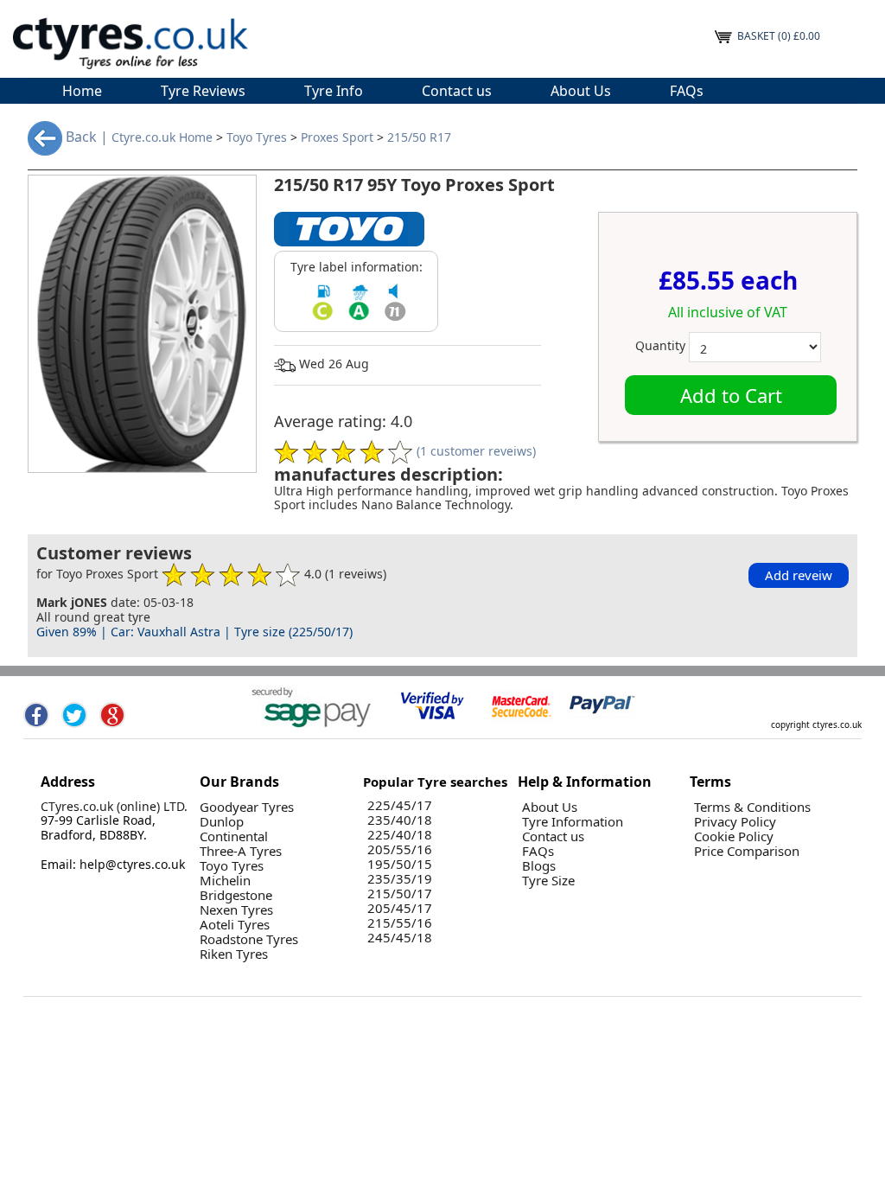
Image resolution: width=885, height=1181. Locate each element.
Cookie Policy (734, 836)
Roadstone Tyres (249, 939)
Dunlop (222, 821)
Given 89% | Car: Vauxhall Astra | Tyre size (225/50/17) (194, 631)
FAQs (687, 90)
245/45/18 (399, 937)
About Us (581, 90)
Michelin (225, 880)
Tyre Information (572, 821)
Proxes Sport (337, 138)
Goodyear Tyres (247, 807)
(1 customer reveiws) (476, 450)
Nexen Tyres (236, 910)
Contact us (457, 90)
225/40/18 (399, 834)
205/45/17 (399, 908)
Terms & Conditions (752, 807)
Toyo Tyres (256, 138)
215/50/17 (399, 893)
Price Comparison (746, 851)
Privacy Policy (735, 821)
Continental (234, 836)
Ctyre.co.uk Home (162, 138)
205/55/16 (399, 849)
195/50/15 (399, 864)
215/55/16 (399, 923)
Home (82, 90)
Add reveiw (798, 575)
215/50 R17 (419, 138)
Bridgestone (236, 895)
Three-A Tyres (241, 851)
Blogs (539, 866)
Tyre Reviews (203, 90)
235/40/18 (399, 820)
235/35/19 (399, 878)
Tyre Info (333, 90)
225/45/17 (399, 805)
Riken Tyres (234, 954)
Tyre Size (548, 880)
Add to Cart (731, 395)
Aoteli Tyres (235, 924)
